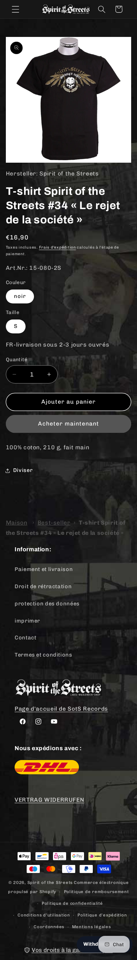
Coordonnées (49, 926)
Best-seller (54, 522)
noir (20, 296)
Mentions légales (91, 926)
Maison (16, 522)
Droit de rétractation (43, 586)
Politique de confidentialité (72, 903)
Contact (25, 637)
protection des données (47, 603)
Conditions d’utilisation (44, 915)
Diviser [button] (23, 470)
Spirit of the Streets (50, 882)
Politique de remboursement (96, 891)
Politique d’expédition (102, 915)
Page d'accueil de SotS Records (61, 708)
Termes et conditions (43, 654)
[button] (15, 9)
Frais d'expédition (57, 247)
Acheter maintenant (68, 423)
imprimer (27, 620)
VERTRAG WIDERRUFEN (49, 799)
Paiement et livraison (44, 569)
